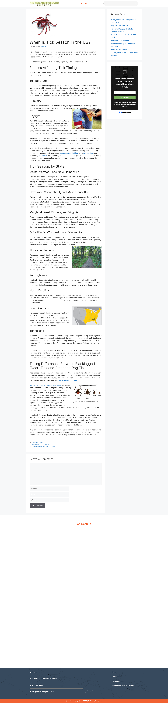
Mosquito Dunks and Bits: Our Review (44, 446)
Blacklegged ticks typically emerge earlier (46, 385)
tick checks (43, 156)
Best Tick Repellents (119, 49)
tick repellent (88, 153)
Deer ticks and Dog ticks (67, 380)
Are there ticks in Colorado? (41, 444)
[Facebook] (87, 692)
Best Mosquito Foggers (120, 40)
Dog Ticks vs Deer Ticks (120, 26)
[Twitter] (92, 692)
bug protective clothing (69, 153)
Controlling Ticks (37, 442)
